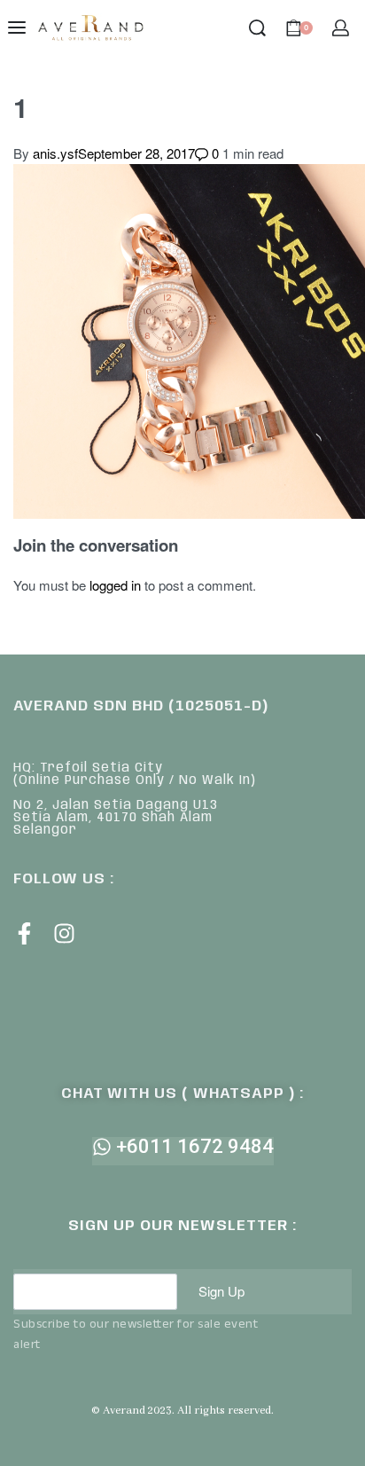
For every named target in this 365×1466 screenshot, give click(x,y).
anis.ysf (55, 153)
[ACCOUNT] (340, 28)
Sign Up (221, 1291)
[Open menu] (17, 27)
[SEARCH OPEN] (257, 28)
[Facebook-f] (24, 933)
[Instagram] (64, 933)
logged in (115, 585)
